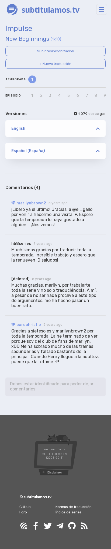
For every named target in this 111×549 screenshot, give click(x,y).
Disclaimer (54, 472)
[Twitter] (48, 526)
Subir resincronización (55, 51)
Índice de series (69, 512)
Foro (23, 512)
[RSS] (84, 526)
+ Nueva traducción (55, 64)
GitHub (25, 507)
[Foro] (23, 526)
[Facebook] (36, 526)
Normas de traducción (74, 507)
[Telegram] (60, 526)
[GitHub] (72, 526)
